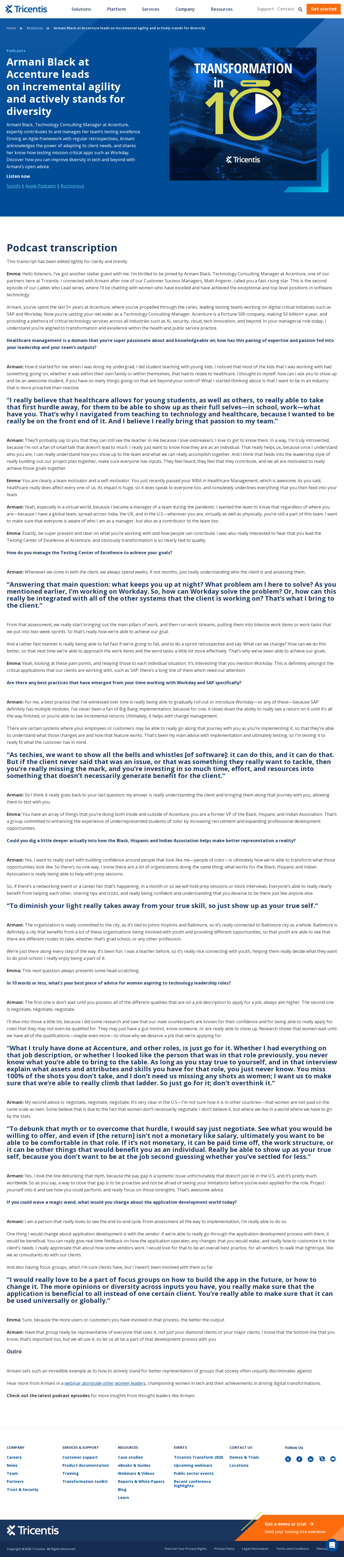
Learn (123, 1497)
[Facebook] (299, 1460)
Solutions (81, 9)
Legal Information (255, 1549)
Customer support (80, 1457)
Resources (222, 9)
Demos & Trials (244, 1457)
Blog (122, 1489)
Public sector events (194, 1473)
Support (265, 9)
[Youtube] (333, 1460)
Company (185, 9)
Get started (323, 9)
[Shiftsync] (322, 1460)
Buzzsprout (72, 186)
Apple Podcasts (40, 186)
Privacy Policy (224, 1549)
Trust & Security (22, 1489)
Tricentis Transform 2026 (198, 1457)
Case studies (130, 1457)
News (12, 1465)
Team (12, 1473)
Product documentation (85, 1465)
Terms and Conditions (292, 1549)
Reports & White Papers (141, 1481)
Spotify (13, 186)
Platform (116, 9)
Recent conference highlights (192, 1483)
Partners (15, 1481)
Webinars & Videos (136, 1473)
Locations (239, 1465)
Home (11, 28)
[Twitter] (288, 1460)
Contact (285, 9)
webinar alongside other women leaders (105, 1383)
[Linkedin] (311, 1460)
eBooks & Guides (134, 1465)
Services (150, 9)
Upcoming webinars (193, 1465)
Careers (14, 1457)
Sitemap (322, 1549)
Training (70, 1473)
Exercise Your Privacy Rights (186, 1549)
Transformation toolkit (85, 1481)
